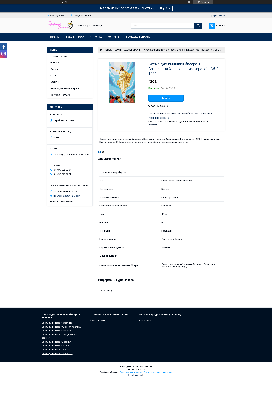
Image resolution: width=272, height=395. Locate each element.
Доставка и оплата (138, 37)
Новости (54, 62)
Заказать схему (98, 320)
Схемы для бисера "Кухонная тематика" (61, 327)
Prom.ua (149, 366)
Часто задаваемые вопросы (64, 88)
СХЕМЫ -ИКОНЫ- (133, 50)
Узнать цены (145, 320)
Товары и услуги (76, 37)
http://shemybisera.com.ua (65, 191)
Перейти (165, 8)
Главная (55, 37)
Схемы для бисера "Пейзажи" (56, 331)
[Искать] (198, 26)
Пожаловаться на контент (131, 372)
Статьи (54, 69)
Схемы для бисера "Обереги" (56, 342)
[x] (103, 152)
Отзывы (54, 82)
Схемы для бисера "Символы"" (57, 353)
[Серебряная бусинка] (60, 28)
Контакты (114, 37)
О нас (98, 37)
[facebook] (99, 152)
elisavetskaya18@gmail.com (66, 196)
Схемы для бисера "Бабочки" (56, 350)
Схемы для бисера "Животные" (57, 323)
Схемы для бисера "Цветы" (55, 346)
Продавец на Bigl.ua (136, 369)
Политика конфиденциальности (158, 372)
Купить (166, 98)
